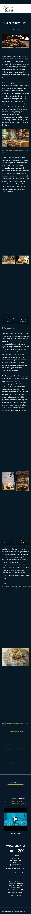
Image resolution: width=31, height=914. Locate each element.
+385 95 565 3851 (16, 895)
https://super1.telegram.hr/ (12, 150)
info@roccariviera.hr (16, 892)
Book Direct (15, 782)
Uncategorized (14, 731)
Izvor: (3, 150)
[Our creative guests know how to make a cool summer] (15, 819)
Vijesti (21, 731)
